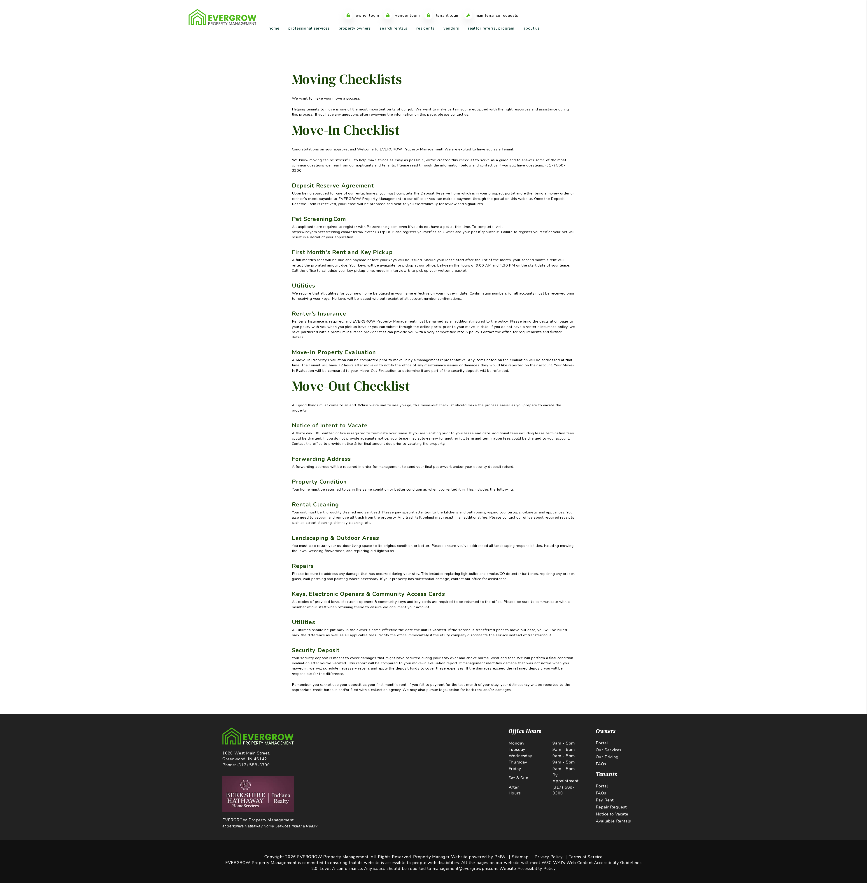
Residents (425, 28)
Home (274, 28)
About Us (531, 28)
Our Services (609, 750)
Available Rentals (613, 821)
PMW (500, 857)
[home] (222, 16)
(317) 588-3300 (253, 765)
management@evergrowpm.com (465, 868)
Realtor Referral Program (491, 28)
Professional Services (309, 28)
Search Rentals (393, 28)
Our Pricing (607, 757)
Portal (602, 743)
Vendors (451, 28)
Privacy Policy (548, 857)
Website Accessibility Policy (527, 868)
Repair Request (611, 807)
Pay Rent (605, 800)
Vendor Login (407, 15)
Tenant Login (447, 15)
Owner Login (367, 15)
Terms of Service (586, 857)
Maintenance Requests (496, 15)
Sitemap (520, 857)
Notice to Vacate (612, 814)
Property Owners (355, 28)
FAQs (601, 764)
